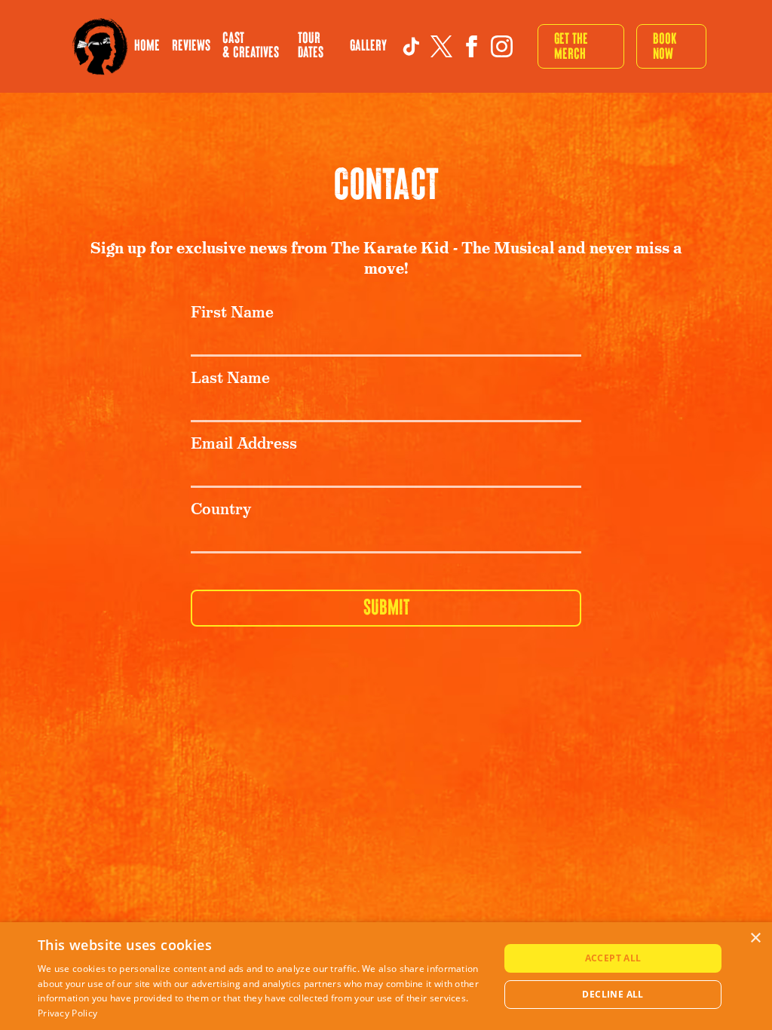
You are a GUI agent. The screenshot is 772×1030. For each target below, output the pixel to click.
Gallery (368, 46)
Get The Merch (571, 46)
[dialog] (386, 976)
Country (221, 509)
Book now (665, 46)
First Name (232, 312)
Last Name (230, 378)
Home (147, 46)
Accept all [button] (613, 958)
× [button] (755, 938)
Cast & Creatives (250, 45)
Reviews (191, 46)
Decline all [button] (612, 994)
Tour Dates (310, 45)
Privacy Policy (67, 1013)
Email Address (244, 443)
